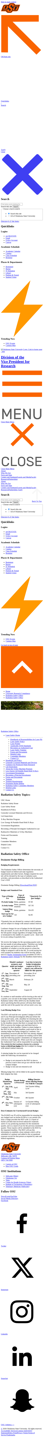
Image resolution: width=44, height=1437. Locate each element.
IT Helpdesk (10, 271)
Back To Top (37, 501)
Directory (4, 221)
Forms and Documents (18, 752)
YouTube (13, 1196)
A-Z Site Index (13, 221)
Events (7, 1196)
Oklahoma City (11, 1178)
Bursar (8, 269)
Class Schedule (11, 255)
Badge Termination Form (17, 955)
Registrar (9, 258)
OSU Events (10, 343)
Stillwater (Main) (12, 1176)
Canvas (8, 242)
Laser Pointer (15, 744)
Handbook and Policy (14, 760)
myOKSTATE (11, 236)
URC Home (5, 800)
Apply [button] (20, 490)
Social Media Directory (9, 1199)
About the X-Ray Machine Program (19, 769)
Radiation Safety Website (10, 957)
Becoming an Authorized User (21, 748)
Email (8, 238)
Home (8, 691)
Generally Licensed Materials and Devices (21, 763)
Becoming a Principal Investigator (18, 775)
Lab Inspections (11, 767)
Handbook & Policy (8, 810)
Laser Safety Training (18, 750)
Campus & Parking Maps (10, 1158)
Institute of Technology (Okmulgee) (19, 1184)
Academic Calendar (13, 251)
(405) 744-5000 (7, 1160)
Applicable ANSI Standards (20, 746)
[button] (22, 103)
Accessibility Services (9, 1431)
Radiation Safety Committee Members (20, 786)
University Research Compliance (18, 693)
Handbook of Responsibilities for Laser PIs (26, 739)
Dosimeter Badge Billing (15, 784)
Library (8, 273)
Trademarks (10, 1435)
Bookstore (9, 267)
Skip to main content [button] (8, 2)
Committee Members (18, 756)
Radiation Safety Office (14, 696)
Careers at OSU (11, 1164)
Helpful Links (15, 754)
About (3, 471)
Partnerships (13, 479)
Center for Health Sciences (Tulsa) (18, 1182)
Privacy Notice (22, 1433)
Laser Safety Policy (17, 742)
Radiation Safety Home (9, 803)
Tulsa (8, 1180)
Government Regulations (15, 773)
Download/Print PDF (28, 885)
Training (9, 779)
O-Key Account (11, 240)
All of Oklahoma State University (22, 216)
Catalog (8, 253)
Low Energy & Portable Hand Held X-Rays (22, 771)
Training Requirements (14, 781)
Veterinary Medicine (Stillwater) (17, 1186)
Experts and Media (24, 477)
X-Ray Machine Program (10, 819)
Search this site (6, 207)
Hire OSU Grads (12, 1166)
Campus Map (11, 345)
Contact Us (14, 758)
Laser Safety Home (13, 735)
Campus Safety (22, 1431)
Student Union (11, 277)
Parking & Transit (12, 275)
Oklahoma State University (11, 1154)
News (3, 1196)
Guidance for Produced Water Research (20, 765)
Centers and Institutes (9, 477)
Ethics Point (12, 1433)
